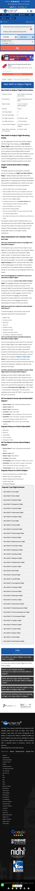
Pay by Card (5, 812)
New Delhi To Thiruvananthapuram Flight (17, 612)
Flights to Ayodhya (7, 819)
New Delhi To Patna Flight (12, 525)
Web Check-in (6, 788)
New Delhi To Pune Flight (11, 496)
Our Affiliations (6, 799)
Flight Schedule (6, 757)
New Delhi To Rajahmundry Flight (14, 562)
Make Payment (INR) (7, 814)
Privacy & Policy (6, 803)
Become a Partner (7, 786)
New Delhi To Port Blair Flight (13, 545)
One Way (5, 22)
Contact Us (5, 808)
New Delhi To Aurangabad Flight (14, 583)
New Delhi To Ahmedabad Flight (14, 604)
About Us (5, 755)
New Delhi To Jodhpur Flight (12, 620)
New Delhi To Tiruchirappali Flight (14, 616)
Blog (4, 781)
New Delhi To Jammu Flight (12, 629)
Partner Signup (6, 792)
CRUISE (12, 18)
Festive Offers (6, 823)
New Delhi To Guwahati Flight (13, 529)
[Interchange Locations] (31, 29)
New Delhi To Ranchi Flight (12, 575)
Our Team (5, 810)
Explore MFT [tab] (4, 751)
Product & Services (7, 766)
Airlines (4, 764)
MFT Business (6, 795)
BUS (31, 15)
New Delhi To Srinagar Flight (13, 587)
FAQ (4, 779)
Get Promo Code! (17, 74)
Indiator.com (6, 817)
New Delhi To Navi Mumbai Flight (14, 641)
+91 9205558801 (26, 1)
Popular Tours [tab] (30, 751)
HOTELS (13, 15)
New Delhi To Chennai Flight (12, 508)
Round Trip (31, 22)
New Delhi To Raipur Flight (12, 633)
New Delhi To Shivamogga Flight (14, 533)
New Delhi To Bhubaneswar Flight (14, 541)
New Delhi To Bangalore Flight (13, 504)
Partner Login (6, 790)
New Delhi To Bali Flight (11, 570)
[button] (29, 59)
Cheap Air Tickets (7, 762)
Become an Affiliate (7, 801)
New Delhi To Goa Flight (11, 492)
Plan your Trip (6, 773)
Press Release (6, 797)
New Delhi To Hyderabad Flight (13, 512)
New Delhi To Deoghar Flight (13, 516)
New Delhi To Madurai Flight (12, 624)
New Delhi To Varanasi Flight (13, 591)
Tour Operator (6, 770)
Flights (10, 79)
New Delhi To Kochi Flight (12, 637)
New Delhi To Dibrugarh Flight (13, 595)
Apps (4, 784)
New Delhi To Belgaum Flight (13, 558)
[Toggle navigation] (31, 10)
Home (4, 79)
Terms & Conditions (7, 806)
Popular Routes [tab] (20, 751)
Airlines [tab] (12, 751)
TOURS (4, 18)
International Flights (7, 760)
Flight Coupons (6, 821)
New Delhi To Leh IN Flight (12, 579)
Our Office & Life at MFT (8, 768)
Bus (3, 775)
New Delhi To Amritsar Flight (13, 599)
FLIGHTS (5, 15)
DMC (4, 777)
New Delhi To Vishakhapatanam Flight (15, 608)
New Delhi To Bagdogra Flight (13, 550)
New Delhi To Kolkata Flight (12, 537)
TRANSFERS (22, 15)
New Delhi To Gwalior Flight (12, 566)
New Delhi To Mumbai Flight (12, 500)
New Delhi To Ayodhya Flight (12, 554)
